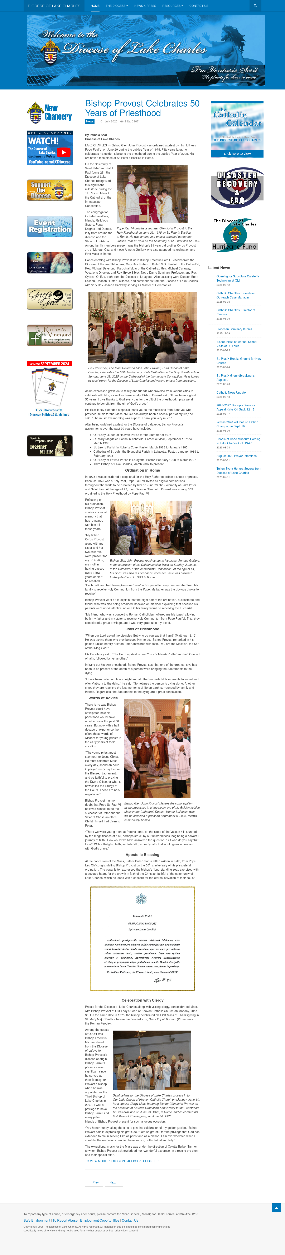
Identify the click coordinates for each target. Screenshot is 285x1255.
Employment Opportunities (99, 1220)
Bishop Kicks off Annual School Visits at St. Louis (237, 344)
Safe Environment (37, 1220)
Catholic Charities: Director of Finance (236, 312)
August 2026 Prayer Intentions (237, 456)
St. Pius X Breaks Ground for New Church (239, 360)
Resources (171, 6)
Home (95, 6)
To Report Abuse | (66, 1220)
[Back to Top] (276, 1207)
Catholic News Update (231, 392)
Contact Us (198, 6)
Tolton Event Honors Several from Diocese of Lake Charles (239, 470)
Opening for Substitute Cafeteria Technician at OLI (238, 278)
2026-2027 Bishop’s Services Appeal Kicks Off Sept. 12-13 (236, 407)
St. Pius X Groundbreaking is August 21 (236, 377)
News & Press (145, 6)
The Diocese (115, 6)
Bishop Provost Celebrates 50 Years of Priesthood (142, 107)
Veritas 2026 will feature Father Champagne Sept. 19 (237, 424)
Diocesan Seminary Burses (234, 329)
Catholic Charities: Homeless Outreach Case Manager (236, 295)
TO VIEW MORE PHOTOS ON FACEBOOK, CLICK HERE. (123, 1161)
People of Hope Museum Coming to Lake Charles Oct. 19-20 (238, 441)
